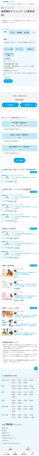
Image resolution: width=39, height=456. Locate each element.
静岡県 (25, 394)
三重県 (13, 397)
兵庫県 (31, 400)
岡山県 (25, 406)
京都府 (19, 400)
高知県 (13, 411)
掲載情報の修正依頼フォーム (25, 360)
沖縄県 (32, 417)
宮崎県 (19, 417)
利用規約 (4, 430)
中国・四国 (5, 406)
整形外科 (17, 238)
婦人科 (16, 277)
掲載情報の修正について (8, 435)
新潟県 (13, 392)
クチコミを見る (8, 81)
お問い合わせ (5, 440)
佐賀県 (19, 415)
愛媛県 (31, 409)
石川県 (25, 392)
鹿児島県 (25, 417)
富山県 (19, 392)
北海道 (3, 380)
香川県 (25, 409)
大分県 (13, 417)
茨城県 (13, 386)
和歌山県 (20, 403)
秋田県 (13, 382)
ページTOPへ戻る (36, 368)
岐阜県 (19, 394)
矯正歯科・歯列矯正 (19, 300)
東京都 (19, 388)
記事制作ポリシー (6, 433)
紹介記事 (26, 32)
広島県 (31, 406)
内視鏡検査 (17, 288)
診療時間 (19, 32)
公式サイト (30, 105)
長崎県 (25, 415)
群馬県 (25, 386)
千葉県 (13, 388)
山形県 (19, 382)
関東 (3, 386)
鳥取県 (13, 406)
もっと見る (19, 160)
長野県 (13, 394)
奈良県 (13, 403)
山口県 (13, 409)
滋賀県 (13, 400)
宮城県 (31, 380)
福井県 (31, 392)
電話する (11, 105)
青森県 (19, 380)
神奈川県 (25, 388)
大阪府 (25, 400)
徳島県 (19, 409)
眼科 (16, 181)
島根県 (19, 406)
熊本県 (31, 415)
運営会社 (4, 428)
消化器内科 (17, 248)
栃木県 (19, 386)
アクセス (12, 32)
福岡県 (13, 415)
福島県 (25, 382)
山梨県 (32, 388)
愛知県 (31, 394)
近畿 (3, 400)
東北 (8, 380)
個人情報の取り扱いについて (9, 438)
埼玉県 (31, 386)
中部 (3, 392)
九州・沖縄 (5, 415)
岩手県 (25, 380)
